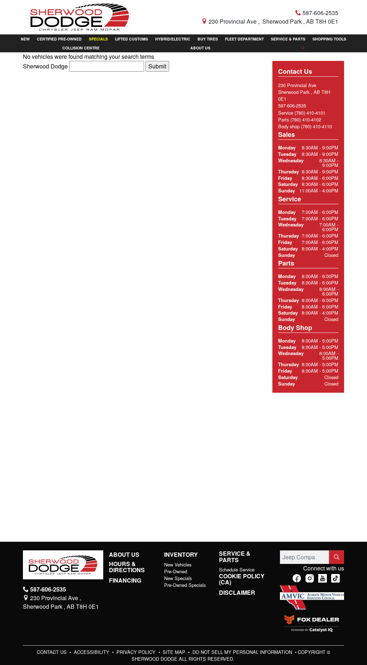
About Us (124, 554)
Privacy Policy (136, 652)
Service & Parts (235, 556)
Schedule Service (236, 569)
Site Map (175, 652)
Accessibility (92, 652)
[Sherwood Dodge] (80, 16)
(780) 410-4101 (310, 112)
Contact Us (52, 652)
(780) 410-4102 (305, 119)
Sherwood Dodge (45, 66)
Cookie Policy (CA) (241, 579)
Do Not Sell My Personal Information (243, 652)
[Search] (336, 557)
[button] (25, 38)
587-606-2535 (292, 105)
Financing (125, 580)
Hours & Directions (127, 567)
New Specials (178, 578)
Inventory (181, 554)
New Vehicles (177, 564)
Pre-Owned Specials (185, 585)
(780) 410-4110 (316, 126)
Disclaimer (237, 592)
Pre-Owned (175, 571)
